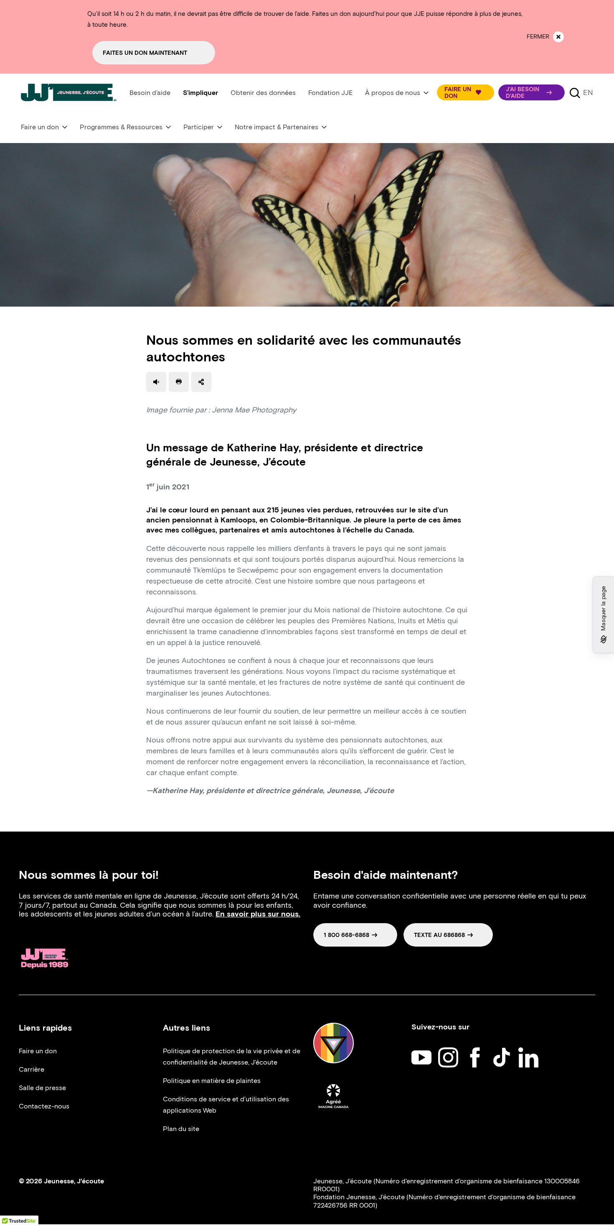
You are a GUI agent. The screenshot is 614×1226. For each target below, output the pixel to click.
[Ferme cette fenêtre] (558, 36)
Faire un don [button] (40, 127)
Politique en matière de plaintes (212, 1081)
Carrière (31, 1069)
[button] (465, 92)
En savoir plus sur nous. (258, 914)
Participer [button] (198, 127)
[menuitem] (149, 92)
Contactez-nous (44, 1106)
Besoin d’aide (149, 93)
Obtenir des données (263, 93)
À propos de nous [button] (392, 93)
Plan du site (181, 1129)
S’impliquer (200, 93)
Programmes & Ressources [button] (121, 127)
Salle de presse (42, 1088)
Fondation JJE (330, 93)
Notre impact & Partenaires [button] (276, 127)
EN (588, 92)
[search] (575, 92)
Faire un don (38, 1051)
